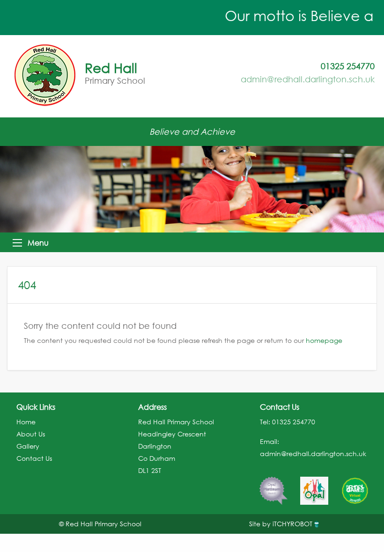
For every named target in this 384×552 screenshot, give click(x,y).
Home (26, 421)
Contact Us (34, 458)
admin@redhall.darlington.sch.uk (308, 79)
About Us (30, 433)
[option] (273, 486)
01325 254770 (293, 421)
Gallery (27, 446)
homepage (324, 340)
